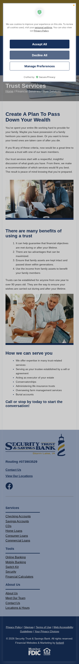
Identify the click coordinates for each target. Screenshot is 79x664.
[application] (39, 332)
